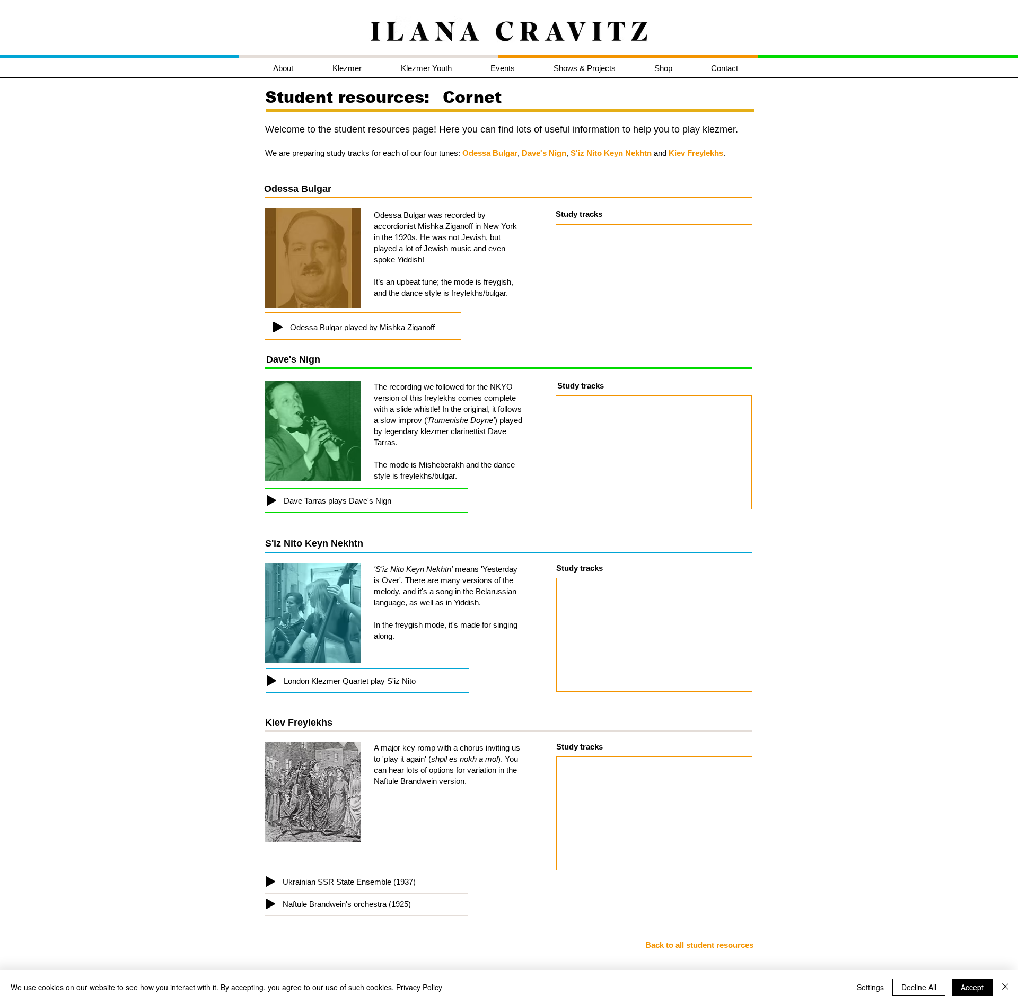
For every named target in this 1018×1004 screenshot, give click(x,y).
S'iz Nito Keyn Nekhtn (611, 152)
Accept (972, 987)
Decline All (918, 987)
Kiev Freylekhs (696, 152)
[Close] (1005, 987)
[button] (358, 68)
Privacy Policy (419, 987)
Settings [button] (870, 987)
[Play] (278, 327)
